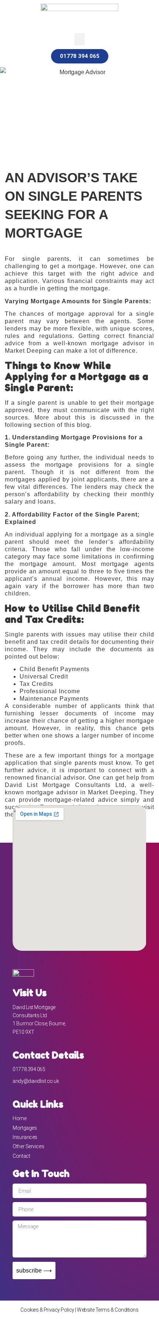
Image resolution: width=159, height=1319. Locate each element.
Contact (21, 1156)
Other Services (28, 1146)
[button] (79, 39)
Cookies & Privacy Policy (47, 1310)
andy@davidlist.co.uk (36, 1081)
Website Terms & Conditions (107, 1310)
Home (19, 1118)
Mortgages (25, 1128)
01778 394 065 (29, 1069)
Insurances (25, 1137)
